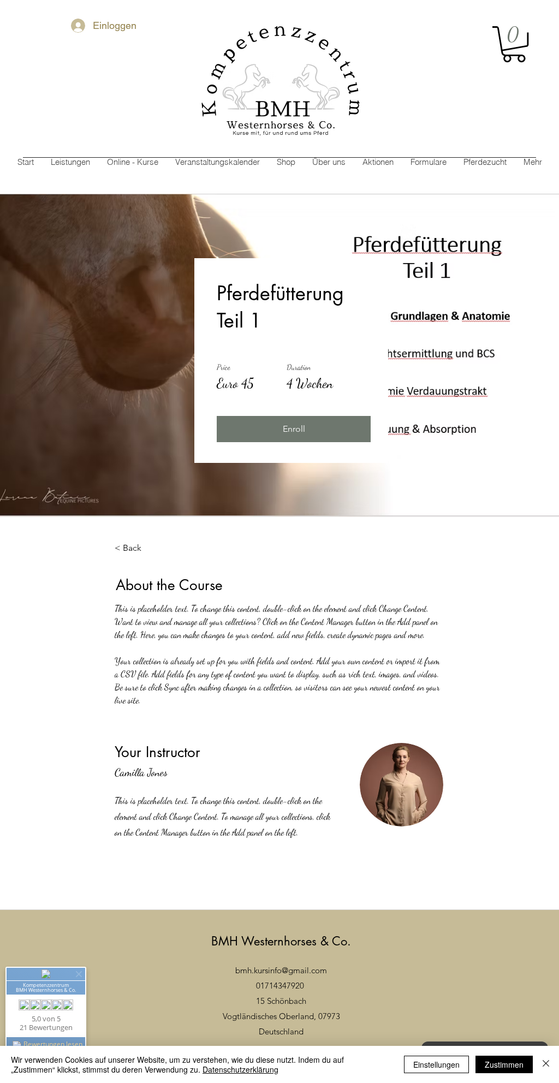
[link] (514, 44)
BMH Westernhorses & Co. (281, 941)
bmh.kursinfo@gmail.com (281, 970)
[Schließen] (545, 1064)
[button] (294, 429)
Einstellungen (436, 1064)
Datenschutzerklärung (240, 1069)
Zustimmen (504, 1064)
